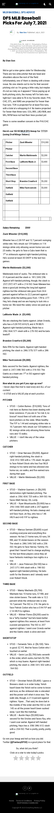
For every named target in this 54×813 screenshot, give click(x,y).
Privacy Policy (39, 801)
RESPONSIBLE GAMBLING (27, 803)
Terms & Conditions (24, 801)
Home (11, 801)
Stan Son (23, 32)
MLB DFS (25, 131)
